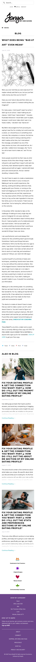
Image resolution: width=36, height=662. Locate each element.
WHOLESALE (18, 642)
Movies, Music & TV (18, 614)
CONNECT (18, 635)
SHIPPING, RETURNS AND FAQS (18, 639)
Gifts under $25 (18, 603)
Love (18, 611)
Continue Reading (8, 418)
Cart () (18, 6)
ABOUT (18, 631)
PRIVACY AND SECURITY (18, 649)
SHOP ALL (18, 646)
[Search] (4, 3)
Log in (11, 6)
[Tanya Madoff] (18, 17)
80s (18, 606)
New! (18, 601)
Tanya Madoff (12, 654)
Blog (18, 33)
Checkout (23, 6)
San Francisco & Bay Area (18, 609)
